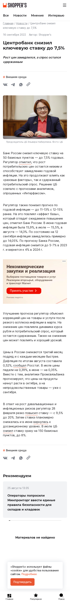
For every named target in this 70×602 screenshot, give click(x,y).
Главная (8, 23)
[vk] (5, 85)
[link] (35, 499)
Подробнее (29, 574)
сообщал (19, 365)
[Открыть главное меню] (64, 5)
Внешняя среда (16, 76)
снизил (8, 431)
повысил (31, 413)
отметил (25, 162)
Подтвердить (22, 581)
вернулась (40, 422)
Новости (21, 23)
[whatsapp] (21, 85)
